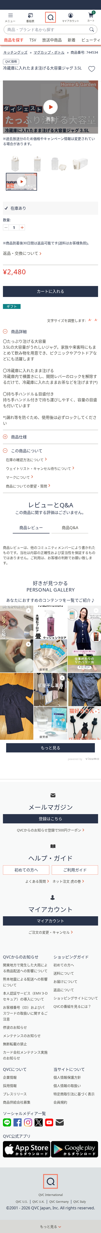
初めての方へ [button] (26, 870)
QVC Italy (79, 1202)
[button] (10, 18)
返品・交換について (20, 253)
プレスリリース (15, 1094)
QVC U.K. (38, 1202)
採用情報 (10, 1085)
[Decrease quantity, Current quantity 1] (6, 227)
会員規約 (60, 1102)
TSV (32, 40)
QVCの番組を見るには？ (72, 1006)
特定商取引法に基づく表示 (74, 1094)
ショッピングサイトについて (75, 998)
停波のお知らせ (15, 1027)
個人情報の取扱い (67, 1085)
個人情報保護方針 (67, 1077)
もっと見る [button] (48, 1226)
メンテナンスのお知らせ (22, 1035)
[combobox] (45, 29)
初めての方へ (63, 965)
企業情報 (10, 1077)
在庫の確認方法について (25, 460)
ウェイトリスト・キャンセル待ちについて (38, 468)
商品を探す (14, 40)
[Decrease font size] (96, 320)
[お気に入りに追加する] (91, 70)
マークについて (18, 477)
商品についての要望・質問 (26, 486)
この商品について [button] (26, 451)
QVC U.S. (22, 1202)
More (50, 747)
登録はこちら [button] (50, 818)
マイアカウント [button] (50, 921)
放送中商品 (52, 40)
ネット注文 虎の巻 (66, 881)
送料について (63, 973)
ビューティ (91, 40)
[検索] (92, 29)
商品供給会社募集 (16, 1102)
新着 (72, 40)
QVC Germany (59, 1202)
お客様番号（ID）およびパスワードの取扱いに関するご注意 (25, 1013)
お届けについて (65, 981)
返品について (63, 989)
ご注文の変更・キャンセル (49, 932)
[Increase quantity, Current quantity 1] (22, 227)
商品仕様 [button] (19, 437)
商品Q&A (70, 527)
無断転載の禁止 (15, 1044)
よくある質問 (35, 881)
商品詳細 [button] (19, 331)
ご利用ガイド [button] (75, 870)
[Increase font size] (90, 320)
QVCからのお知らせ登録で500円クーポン (49, 830)
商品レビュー (31, 527)
